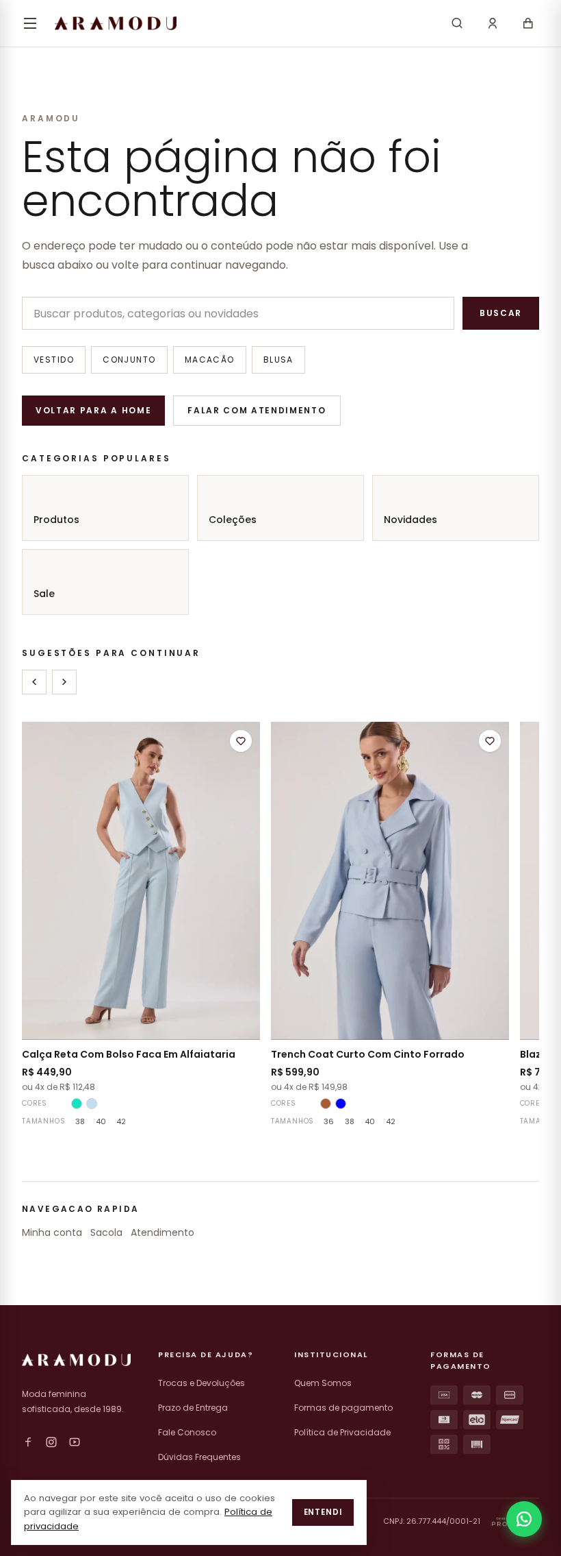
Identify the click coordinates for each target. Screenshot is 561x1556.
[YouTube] (74, 1442)
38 (80, 1121)
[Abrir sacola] (528, 23)
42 (121, 1121)
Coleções (233, 519)
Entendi (323, 1512)
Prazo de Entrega (193, 1407)
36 (329, 1121)
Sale (44, 593)
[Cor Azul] (340, 1103)
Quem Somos (323, 1383)
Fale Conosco (187, 1432)
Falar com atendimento (256, 410)
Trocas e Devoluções (201, 1383)
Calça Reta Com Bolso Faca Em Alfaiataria (128, 1054)
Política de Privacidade (342, 1432)
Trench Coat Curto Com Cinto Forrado (368, 1054)
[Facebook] (28, 1442)
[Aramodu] (116, 23)
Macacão (210, 359)
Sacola (106, 1232)
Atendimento (162, 1232)
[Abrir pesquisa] (457, 23)
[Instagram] (51, 1442)
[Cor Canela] (325, 1103)
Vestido (54, 359)
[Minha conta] (493, 23)
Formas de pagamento (343, 1407)
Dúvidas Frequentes (199, 1457)
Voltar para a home (93, 410)
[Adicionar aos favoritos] (241, 741)
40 (101, 1121)
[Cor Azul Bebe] (91, 1103)
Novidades (410, 519)
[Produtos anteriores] (34, 682)
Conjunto (129, 359)
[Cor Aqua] (76, 1103)
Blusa (278, 359)
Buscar (501, 313)
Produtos (56, 519)
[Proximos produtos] (64, 682)
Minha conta (52, 1232)
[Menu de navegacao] (30, 23)
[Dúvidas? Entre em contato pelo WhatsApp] (524, 1519)
